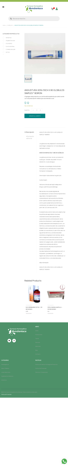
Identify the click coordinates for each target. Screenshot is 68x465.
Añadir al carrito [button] (34, 307)
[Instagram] (14, 340)
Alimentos (8, 37)
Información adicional (30, 137)
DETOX (8, 52)
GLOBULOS (10, 25)
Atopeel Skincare (10, 40)
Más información (44, 262)
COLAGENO (9, 43)
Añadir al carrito (35, 116)
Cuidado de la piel (10, 49)
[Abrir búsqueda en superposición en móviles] (34, 18)
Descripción (30, 132)
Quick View (34, 288)
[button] (3, 6)
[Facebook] (9, 340)
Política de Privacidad (6, 394)
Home (4, 25)
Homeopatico (41, 122)
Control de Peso (10, 46)
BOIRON (34, 125)
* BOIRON (46, 134)
